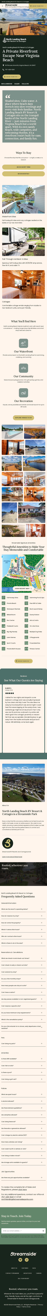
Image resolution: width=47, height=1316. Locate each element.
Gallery (17, 83)
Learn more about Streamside (12, 857)
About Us (14, 1268)
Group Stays (27, 1273)
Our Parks (25, 1268)
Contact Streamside (12, 1273)
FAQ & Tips (25, 83)
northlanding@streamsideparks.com (17, 1199)
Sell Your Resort (23, 1278)
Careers (38, 1273)
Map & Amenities (6, 83)
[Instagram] (27, 1260)
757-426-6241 (7, 1197)
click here (22, 1189)
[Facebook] (20, 1260)
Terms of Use (26, 1307)
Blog (34, 1268)
